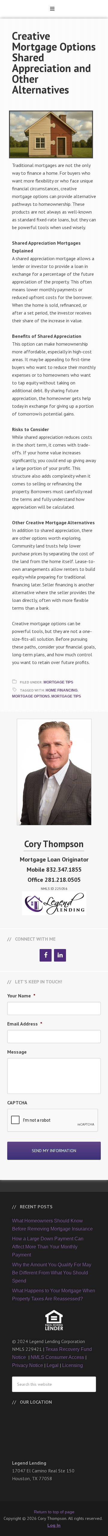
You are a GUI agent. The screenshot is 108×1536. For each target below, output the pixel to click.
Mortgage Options (31, 696)
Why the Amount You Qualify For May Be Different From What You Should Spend (51, 1272)
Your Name (21, 996)
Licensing (72, 1365)
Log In (54, 1525)
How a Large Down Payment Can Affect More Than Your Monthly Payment (47, 1246)
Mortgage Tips (58, 682)
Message (17, 1052)
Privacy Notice (27, 1365)
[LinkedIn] (60, 955)
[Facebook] (46, 955)
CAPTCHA (17, 1103)
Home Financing (61, 690)
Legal (52, 1365)
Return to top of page (54, 1511)
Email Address (24, 1024)
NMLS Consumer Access (57, 1357)
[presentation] (52, 1120)
